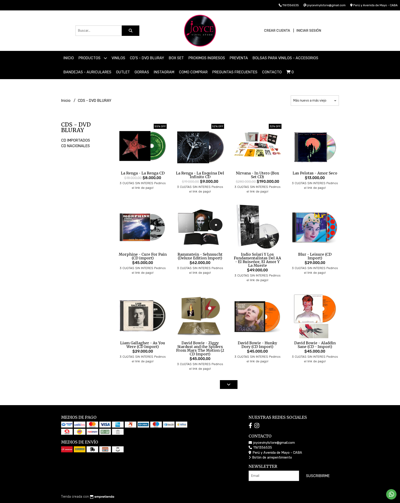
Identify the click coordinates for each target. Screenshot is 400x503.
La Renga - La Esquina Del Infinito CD (200, 175)
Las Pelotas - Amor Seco (315, 173)
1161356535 (262, 448)
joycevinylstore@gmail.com (273, 443)
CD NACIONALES (75, 146)
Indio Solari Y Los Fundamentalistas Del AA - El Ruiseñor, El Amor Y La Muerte (257, 260)
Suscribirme (318, 476)
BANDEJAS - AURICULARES (87, 72)
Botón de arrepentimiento (271, 458)
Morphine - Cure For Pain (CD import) (143, 256)
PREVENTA (239, 58)
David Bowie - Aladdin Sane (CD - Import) (315, 345)
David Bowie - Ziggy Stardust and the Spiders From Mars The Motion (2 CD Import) (200, 348)
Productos (89, 58)
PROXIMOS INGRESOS (206, 58)
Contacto (272, 72)
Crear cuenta (277, 30)
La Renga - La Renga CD (143, 173)
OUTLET (123, 72)
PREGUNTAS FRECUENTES (234, 72)
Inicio (68, 58)
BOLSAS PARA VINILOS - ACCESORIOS (285, 58)
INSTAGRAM (164, 72)
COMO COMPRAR (193, 72)
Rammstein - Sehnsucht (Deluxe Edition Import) (200, 256)
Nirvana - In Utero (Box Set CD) (257, 175)
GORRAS (141, 72)
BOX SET (176, 58)
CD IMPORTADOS (75, 140)
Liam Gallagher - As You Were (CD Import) (142, 345)
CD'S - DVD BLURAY (147, 58)
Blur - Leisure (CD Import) (314, 256)
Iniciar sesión (308, 30)
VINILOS (118, 58)
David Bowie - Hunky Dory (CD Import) (257, 345)
